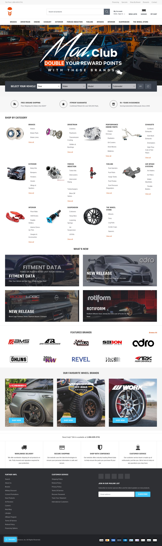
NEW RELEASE (99, 273)
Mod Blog (8, 509)
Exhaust (47, 22)
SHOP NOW (16, 420)
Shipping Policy (57, 479)
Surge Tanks (112, 177)
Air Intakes (150, 171)
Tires (110, 218)
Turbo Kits (72, 171)
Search (7, 479)
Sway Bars (73, 216)
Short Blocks (112, 147)
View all (31, 142)
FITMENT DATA (22, 276)
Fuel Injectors (112, 168)
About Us (8, 483)
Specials (124, 2)
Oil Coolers (111, 142)
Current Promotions (11, 494)
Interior (111, 22)
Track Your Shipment (59, 498)
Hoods (32, 181)
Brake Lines (34, 137)
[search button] (107, 12)
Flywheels (72, 133)
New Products (10, 498)
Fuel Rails (111, 172)
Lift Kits (71, 234)
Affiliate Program (10, 517)
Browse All (153, 333)
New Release (21, 311)
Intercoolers (73, 175)
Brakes (13, 22)
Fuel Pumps (112, 181)
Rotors (32, 129)
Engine (37, 22)
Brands (7, 487)
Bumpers (33, 172)
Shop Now (120, 420)
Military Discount (10, 490)
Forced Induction (75, 22)
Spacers (111, 231)
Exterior (59, 22)
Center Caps (112, 227)
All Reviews (9, 502)
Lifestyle (8, 513)
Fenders (33, 177)
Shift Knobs (34, 216)
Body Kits (33, 168)
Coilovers (72, 211)
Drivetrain (25, 22)
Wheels (110, 214)
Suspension (124, 22)
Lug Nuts (111, 223)
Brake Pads (34, 133)
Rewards (146, 2)
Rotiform (96, 309)
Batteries (111, 151)
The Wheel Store (140, 22)
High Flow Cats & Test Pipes (149, 150)
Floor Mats (34, 211)
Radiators (111, 138)
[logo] (10, 11)
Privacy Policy (56, 487)
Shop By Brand (135, 2)
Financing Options (11, 528)
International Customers (60, 502)
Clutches (72, 129)
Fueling (89, 22)
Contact (154, 2)
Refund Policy (56, 483)
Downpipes (151, 143)
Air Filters (150, 175)
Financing (115, 2)
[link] (15, 133)
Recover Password (58, 494)
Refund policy (10, 524)
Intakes (100, 22)
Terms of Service (11, 521)
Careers (8, 506)
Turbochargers (72, 189)
